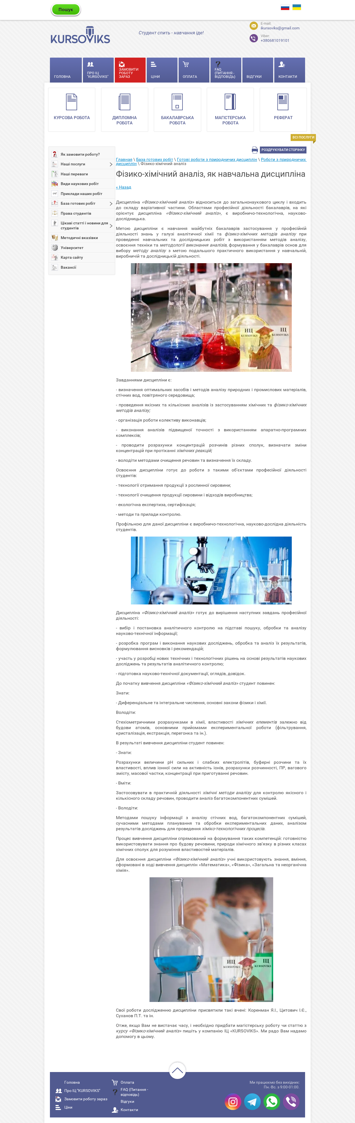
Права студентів (76, 213)
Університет (72, 247)
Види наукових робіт (80, 183)
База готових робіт (78, 203)
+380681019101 (275, 38)
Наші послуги (73, 164)
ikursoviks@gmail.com (280, 28)
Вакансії (68, 267)
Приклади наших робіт (81, 193)
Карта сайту (72, 257)
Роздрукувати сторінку (283, 150)
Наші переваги (74, 174)
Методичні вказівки (79, 237)
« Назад (123, 187)
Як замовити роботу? (80, 154)
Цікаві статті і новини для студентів (84, 225)
